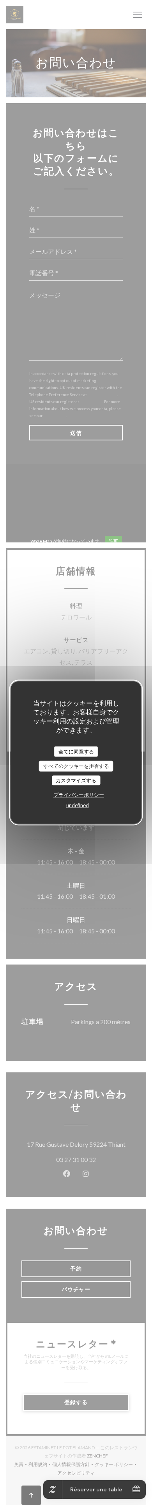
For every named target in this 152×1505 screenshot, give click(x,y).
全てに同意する (76, 751)
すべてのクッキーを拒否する (76, 766)
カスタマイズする (76, 780)
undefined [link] (77, 805)
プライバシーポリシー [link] (78, 795)
